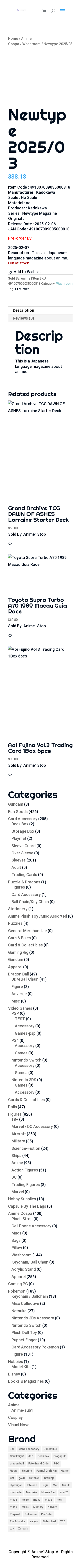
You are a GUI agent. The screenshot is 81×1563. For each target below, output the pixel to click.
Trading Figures (25, 1184)
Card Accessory (22, 818)
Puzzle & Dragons (24, 882)
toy (12, 1528)
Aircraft (18, 1133)
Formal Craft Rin (46, 1470)
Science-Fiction (25, 1148)
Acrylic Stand (23, 1269)
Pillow (16, 1247)
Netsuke (19, 1310)
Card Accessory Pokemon (35, 1347)
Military (18, 1141)
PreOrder (22, 289)
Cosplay (15, 1417)
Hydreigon (16, 1485)
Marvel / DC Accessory (32, 1126)
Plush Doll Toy (24, 1332)
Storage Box (22, 831)
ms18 (25, 1499)
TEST (20, 1018)
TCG (62, 1521)
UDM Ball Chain (24, 979)
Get (12, 1478)
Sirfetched (49, 1521)
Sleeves (18, 860)
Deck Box (19, 824)
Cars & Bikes (19, 937)
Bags (15, 1240)
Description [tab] (23, 310)
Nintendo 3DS (23, 1079)
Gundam (15, 804)
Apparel (15, 967)
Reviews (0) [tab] (23, 318)
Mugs (16, 1233)
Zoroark (23, 1528)
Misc (15, 1001)
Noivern (52, 1506)
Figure (17, 986)
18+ (14, 1119)
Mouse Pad (48, 1492)
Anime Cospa (20, 1213)
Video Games (20, 1008)
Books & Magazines (26, 1381)
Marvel (17, 1191)
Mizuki (66, 1485)
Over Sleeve (22, 853)
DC (14, 1177)
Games (21, 1053)
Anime (17, 1162)
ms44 (25, 1506)
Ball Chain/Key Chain (30, 901)
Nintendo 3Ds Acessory (32, 1318)
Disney (14, 1374)
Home (13, 38)
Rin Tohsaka (17, 1521)
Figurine (27, 1470)
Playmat (18, 838)
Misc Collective (25, 1303)
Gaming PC (18, 1283)
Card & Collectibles (25, 945)
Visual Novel (19, 1424)
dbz (30, 1456)
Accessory (24, 1026)
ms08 (13, 1499)
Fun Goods (18, 811)
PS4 (15, 1040)
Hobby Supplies (22, 1198)
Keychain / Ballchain (29, 1296)
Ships (16, 1155)
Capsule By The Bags (27, 1206)
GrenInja (49, 1478)
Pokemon (16, 1291)
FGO (56, 1463)
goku (22, 1478)
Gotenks (34, 1478)
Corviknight (17, 1456)
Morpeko (31, 1492)
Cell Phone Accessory (31, 1226)
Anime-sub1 (22, 1410)
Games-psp (25, 1033)
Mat (55, 1485)
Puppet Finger (24, 1340)
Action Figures (24, 1170)
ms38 (48, 1499)
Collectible (50, 1449)
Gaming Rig (18, 952)
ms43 (13, 1506)
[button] (24, 271)
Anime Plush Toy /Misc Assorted (37, 916)
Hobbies (15, 1361)
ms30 (36, 1499)
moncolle (16, 1492)
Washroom (31, 44)
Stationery (17, 908)
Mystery (38, 1506)
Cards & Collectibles (26, 1099)
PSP (15, 1013)
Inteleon (32, 1485)
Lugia (45, 1485)
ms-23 (64, 1492)
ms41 (60, 1499)
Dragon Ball (18, 974)
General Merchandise (27, 930)
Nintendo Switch (26, 1060)
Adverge (19, 993)
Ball (12, 1449)
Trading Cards (24, 874)
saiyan (34, 1521)
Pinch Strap (22, 1218)
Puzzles (15, 923)
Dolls (12, 1106)
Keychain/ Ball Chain (29, 1262)
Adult (16, 867)
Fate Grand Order (39, 1463)
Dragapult (60, 1456)
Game (65, 1470)
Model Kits (21, 1366)
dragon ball (17, 1463)
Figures (18, 887)
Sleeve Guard (23, 845)
